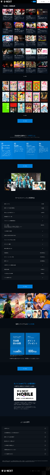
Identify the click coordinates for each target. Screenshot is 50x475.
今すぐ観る (43, 1)
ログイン (34, 1)
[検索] (31, 1)
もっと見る (25, 76)
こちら (15, 227)
